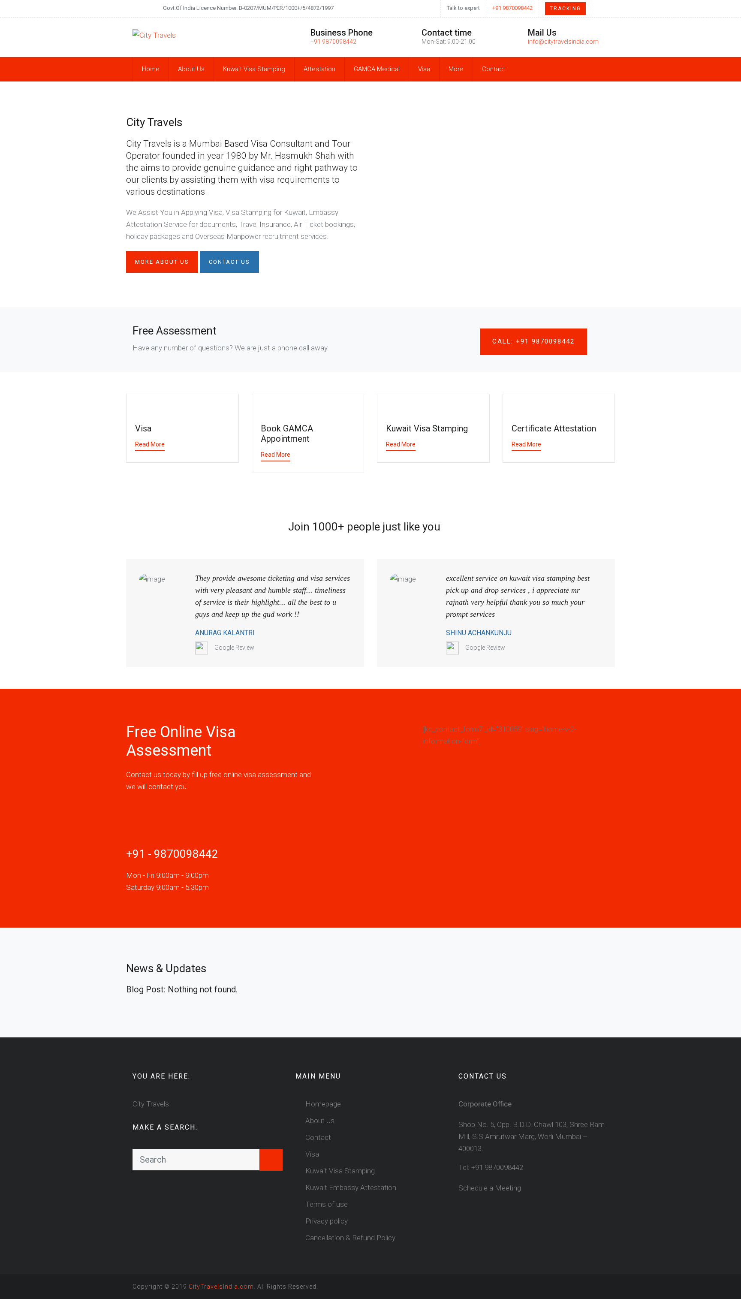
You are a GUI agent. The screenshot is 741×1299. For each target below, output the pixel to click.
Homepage (323, 1104)
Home (151, 69)
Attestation (319, 69)
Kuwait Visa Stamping (254, 69)
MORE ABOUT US (162, 262)
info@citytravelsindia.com (563, 41)
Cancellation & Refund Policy (350, 1237)
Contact (493, 69)
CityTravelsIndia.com (221, 1286)
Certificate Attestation (554, 428)
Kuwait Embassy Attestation (350, 1187)
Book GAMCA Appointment (287, 433)
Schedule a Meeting (489, 1188)
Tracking (565, 9)
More (456, 69)
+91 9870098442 (512, 8)
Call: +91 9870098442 (533, 341)
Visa (424, 69)
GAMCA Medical (377, 69)
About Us (191, 69)
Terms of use (326, 1204)
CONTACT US (229, 262)
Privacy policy (326, 1221)
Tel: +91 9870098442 (490, 1167)
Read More (150, 444)
